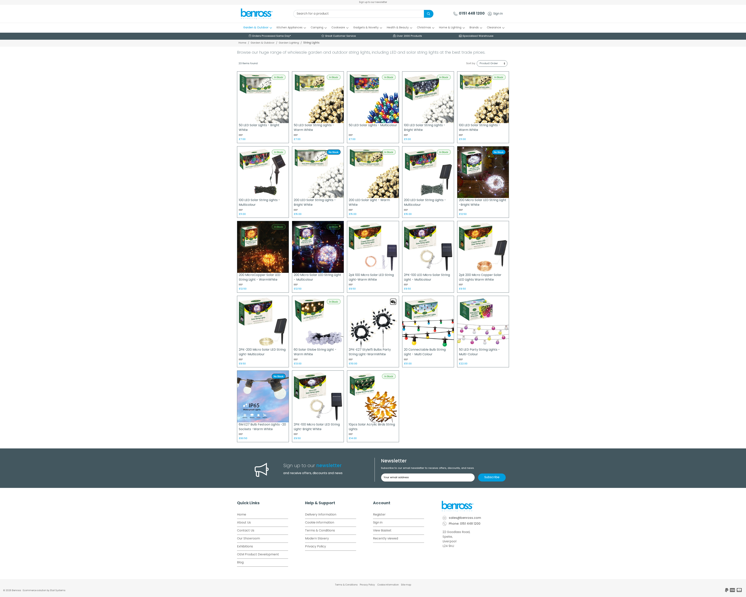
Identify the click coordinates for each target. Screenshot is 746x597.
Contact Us (245, 530)
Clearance (494, 27)
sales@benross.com (465, 518)
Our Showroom (248, 538)
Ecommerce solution (34, 590)
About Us (244, 522)
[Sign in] (490, 14)
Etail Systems (57, 590)
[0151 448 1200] (455, 14)
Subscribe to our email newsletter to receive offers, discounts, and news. (427, 468)
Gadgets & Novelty (366, 27)
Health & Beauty (398, 27)
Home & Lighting (450, 27)
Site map (406, 585)
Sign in (498, 13)
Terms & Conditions (320, 530)
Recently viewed (385, 538)
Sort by (470, 63)
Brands (474, 27)
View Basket (382, 530)
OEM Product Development (258, 554)
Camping (317, 27)
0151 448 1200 (472, 14)
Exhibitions (245, 546)
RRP (241, 135)
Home (242, 43)
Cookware (338, 27)
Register (379, 514)
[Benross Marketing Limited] (475, 506)
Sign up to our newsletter (373, 2)
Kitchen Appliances (289, 27)
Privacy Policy (315, 546)
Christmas (424, 27)
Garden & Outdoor (255, 27)
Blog (240, 562)
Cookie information (319, 522)
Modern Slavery (317, 538)
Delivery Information (320, 514)
